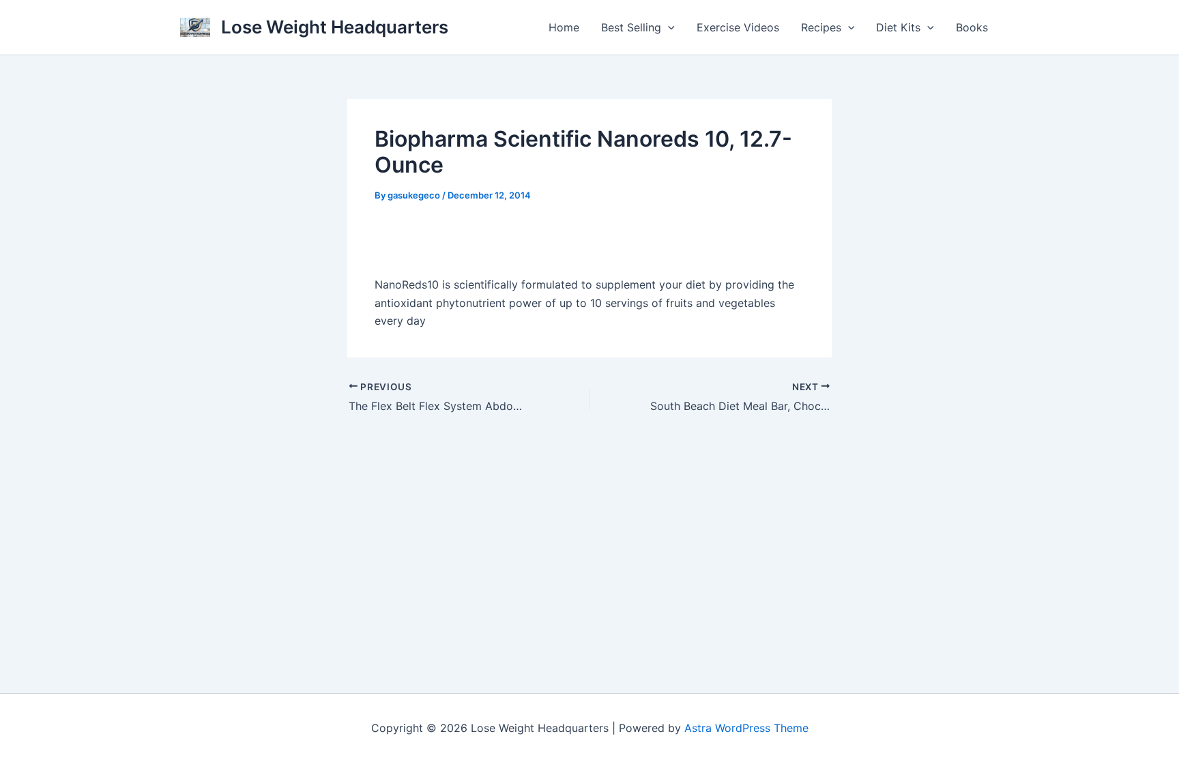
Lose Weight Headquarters (334, 27)
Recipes (821, 27)
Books (972, 27)
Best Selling (631, 27)
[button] (668, 27)
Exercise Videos (738, 27)
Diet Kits (898, 27)
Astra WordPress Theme (746, 728)
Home (564, 27)
